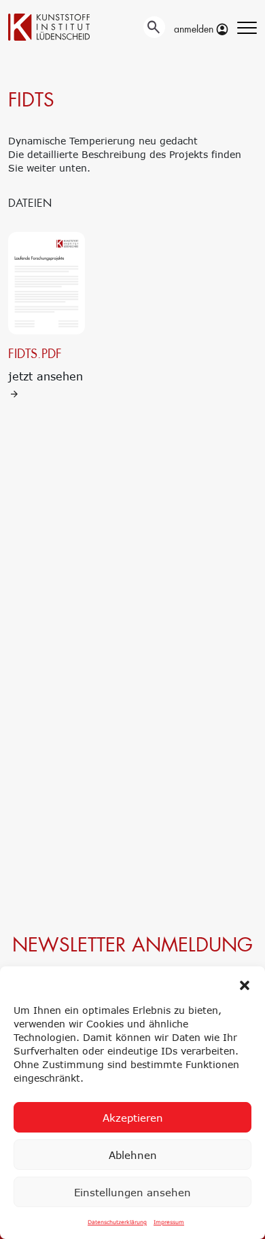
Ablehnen (133, 1155)
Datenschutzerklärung (117, 1222)
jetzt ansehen (45, 364)
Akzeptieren (133, 1118)
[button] (244, 983)
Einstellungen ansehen (132, 1192)
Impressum (169, 1222)
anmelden (195, 29)
